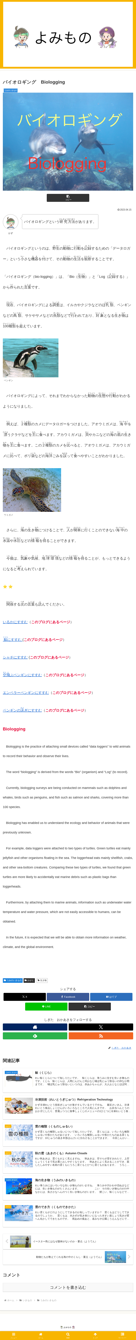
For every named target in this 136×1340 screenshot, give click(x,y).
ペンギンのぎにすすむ (22, 710)
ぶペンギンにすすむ (22, 675)
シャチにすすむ (15, 657)
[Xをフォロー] (101, 1027)
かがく (30, 980)
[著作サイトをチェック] (35, 1027)
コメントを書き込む (68, 1287)
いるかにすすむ (15, 622)
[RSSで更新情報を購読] (101, 1035)
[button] (68, 198)
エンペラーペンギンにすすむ (26, 693)
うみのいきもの (14, 980)
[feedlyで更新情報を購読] (35, 1035)
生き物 (43, 980)
